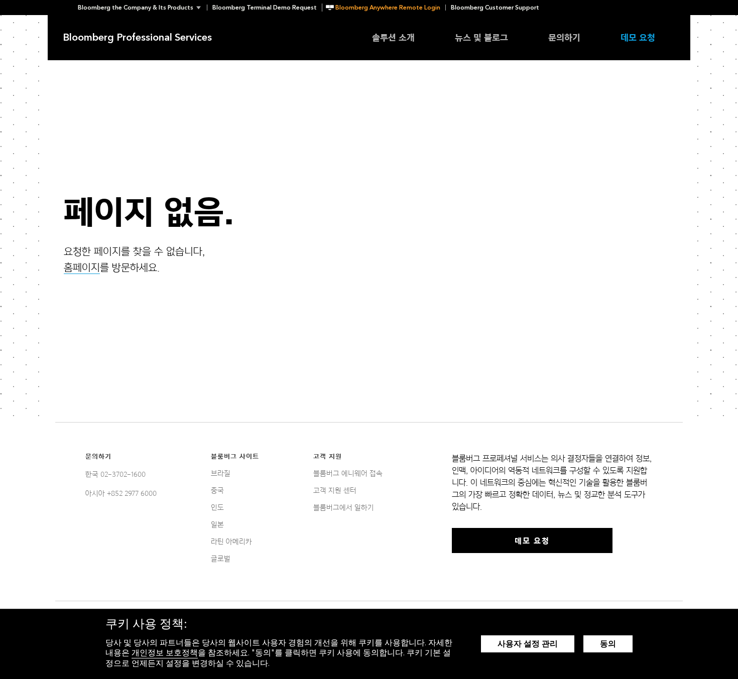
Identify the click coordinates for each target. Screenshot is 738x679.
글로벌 (220, 559)
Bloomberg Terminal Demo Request (264, 8)
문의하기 (564, 37)
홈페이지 (82, 267)
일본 (217, 524)
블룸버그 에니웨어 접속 (348, 473)
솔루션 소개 (393, 37)
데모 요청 (638, 37)
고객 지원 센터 (334, 490)
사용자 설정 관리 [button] (528, 643)
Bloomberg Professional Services (137, 37)
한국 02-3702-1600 (115, 474)
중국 (217, 490)
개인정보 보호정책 (165, 652)
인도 (217, 507)
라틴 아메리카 (231, 541)
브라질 (220, 473)
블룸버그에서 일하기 (343, 507)
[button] (142, 8)
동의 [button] (608, 643)
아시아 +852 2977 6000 (121, 493)
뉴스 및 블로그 (481, 37)
